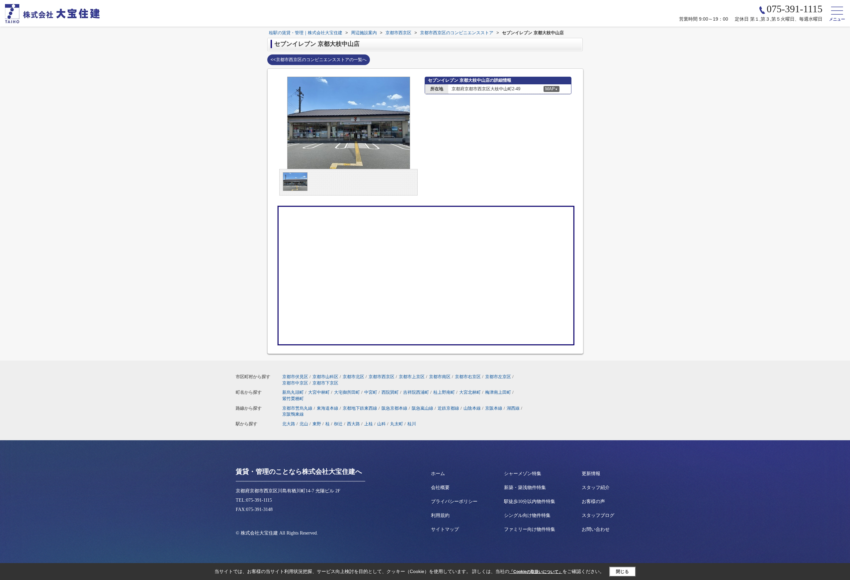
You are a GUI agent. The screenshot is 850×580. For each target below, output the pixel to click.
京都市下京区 (325, 382)
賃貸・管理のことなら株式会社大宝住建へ (299, 471)
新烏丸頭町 (293, 392)
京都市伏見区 (295, 376)
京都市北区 (353, 376)
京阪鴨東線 (293, 414)
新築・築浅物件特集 (525, 487)
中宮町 (370, 392)
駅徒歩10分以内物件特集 (529, 501)
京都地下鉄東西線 (360, 408)
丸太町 (396, 423)
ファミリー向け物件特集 (529, 529)
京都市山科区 (325, 376)
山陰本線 (472, 408)
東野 (316, 423)
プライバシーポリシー (454, 501)
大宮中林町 (319, 392)
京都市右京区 (468, 376)
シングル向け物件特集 (527, 515)
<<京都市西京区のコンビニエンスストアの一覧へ (319, 59)
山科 (381, 423)
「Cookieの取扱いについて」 (535, 571)
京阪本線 (493, 408)
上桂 (368, 423)
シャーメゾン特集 (522, 473)
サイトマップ (445, 529)
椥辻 (338, 423)
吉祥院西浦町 (416, 392)
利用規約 (440, 515)
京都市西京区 (381, 376)
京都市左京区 (498, 376)
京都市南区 (440, 376)
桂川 (411, 423)
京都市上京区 (412, 376)
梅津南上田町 (498, 392)
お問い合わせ (596, 529)
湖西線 (513, 408)
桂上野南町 (444, 392)
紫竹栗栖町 (293, 398)
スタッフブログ (598, 515)
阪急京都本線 (394, 408)
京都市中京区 (295, 382)
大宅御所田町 (347, 392)
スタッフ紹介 (596, 487)
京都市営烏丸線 (297, 408)
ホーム (438, 473)
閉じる (622, 571)
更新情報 (591, 473)
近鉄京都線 (448, 408)
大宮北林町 (470, 392)
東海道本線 (327, 408)
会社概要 (440, 487)
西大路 (353, 423)
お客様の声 (593, 501)
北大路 (288, 423)
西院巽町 (390, 392)
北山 (303, 423)
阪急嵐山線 (422, 408)
